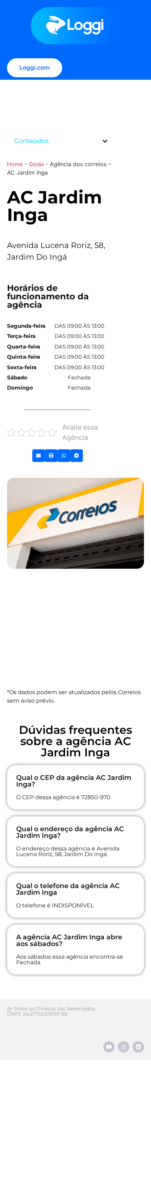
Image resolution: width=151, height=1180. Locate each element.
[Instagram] (123, 1046)
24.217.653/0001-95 (45, 1014)
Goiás (36, 164)
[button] (105, 141)
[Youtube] (108, 1046)
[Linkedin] (138, 1046)
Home (15, 164)
